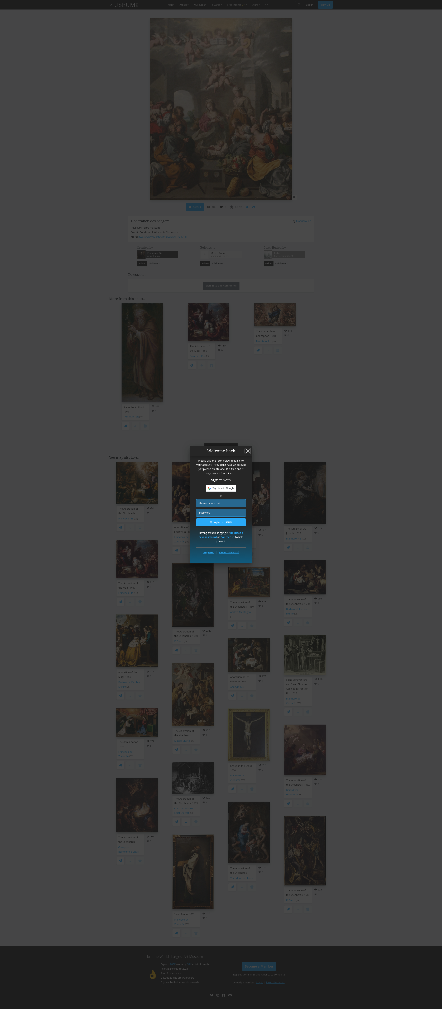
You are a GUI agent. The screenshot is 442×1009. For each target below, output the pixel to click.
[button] (221, 488)
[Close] (247, 451)
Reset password (229, 552)
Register (208, 552)
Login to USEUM (222, 522)
